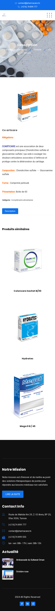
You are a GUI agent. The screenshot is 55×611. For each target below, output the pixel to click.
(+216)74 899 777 (17, 524)
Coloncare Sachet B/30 (27, 291)
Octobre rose (22, 571)
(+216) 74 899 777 (29, 7)
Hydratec (27, 358)
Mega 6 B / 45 (27, 426)
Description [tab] (10, 211)
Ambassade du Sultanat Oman (30, 560)
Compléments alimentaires (22, 200)
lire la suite (13, 494)
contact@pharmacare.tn (29, 3)
